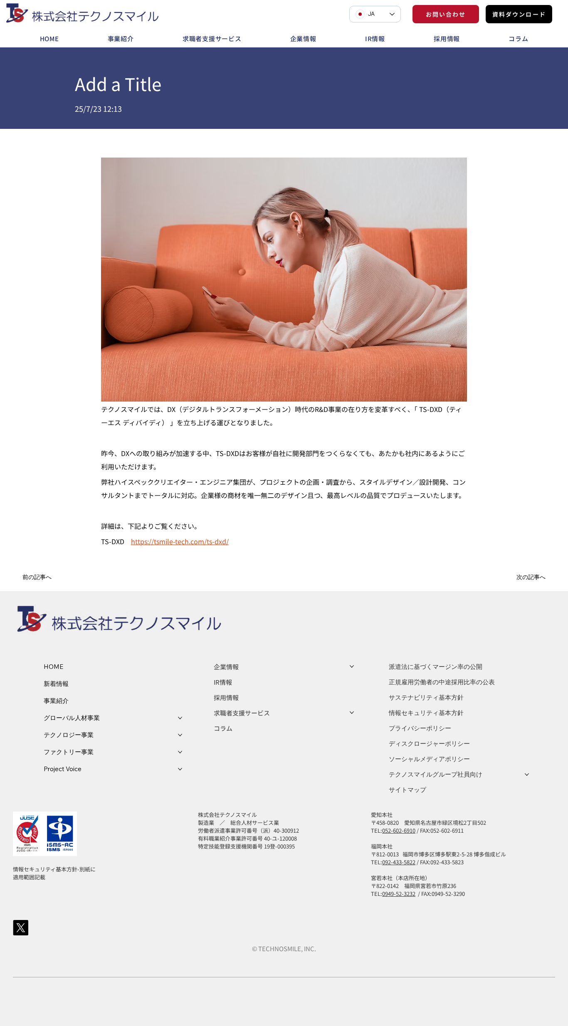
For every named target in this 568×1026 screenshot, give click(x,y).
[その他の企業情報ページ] (352, 666)
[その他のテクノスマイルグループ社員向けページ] (527, 774)
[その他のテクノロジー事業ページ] (180, 735)
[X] (20, 927)
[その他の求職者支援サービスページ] (352, 712)
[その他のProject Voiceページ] (180, 769)
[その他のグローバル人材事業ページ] (180, 718)
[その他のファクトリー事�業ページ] (180, 752)
